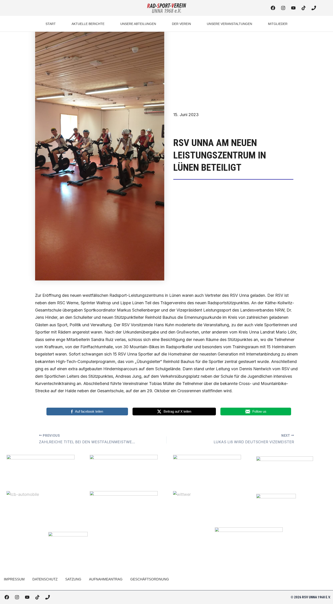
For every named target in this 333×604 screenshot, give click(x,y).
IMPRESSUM (14, 579)
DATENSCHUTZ (45, 579)
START (51, 24)
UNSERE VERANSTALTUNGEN (229, 24)
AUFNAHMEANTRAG (106, 579)
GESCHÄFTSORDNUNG (149, 579)
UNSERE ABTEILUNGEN (138, 24)
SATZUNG (73, 579)
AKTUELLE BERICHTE (88, 24)
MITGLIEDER (277, 24)
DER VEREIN (181, 24)
